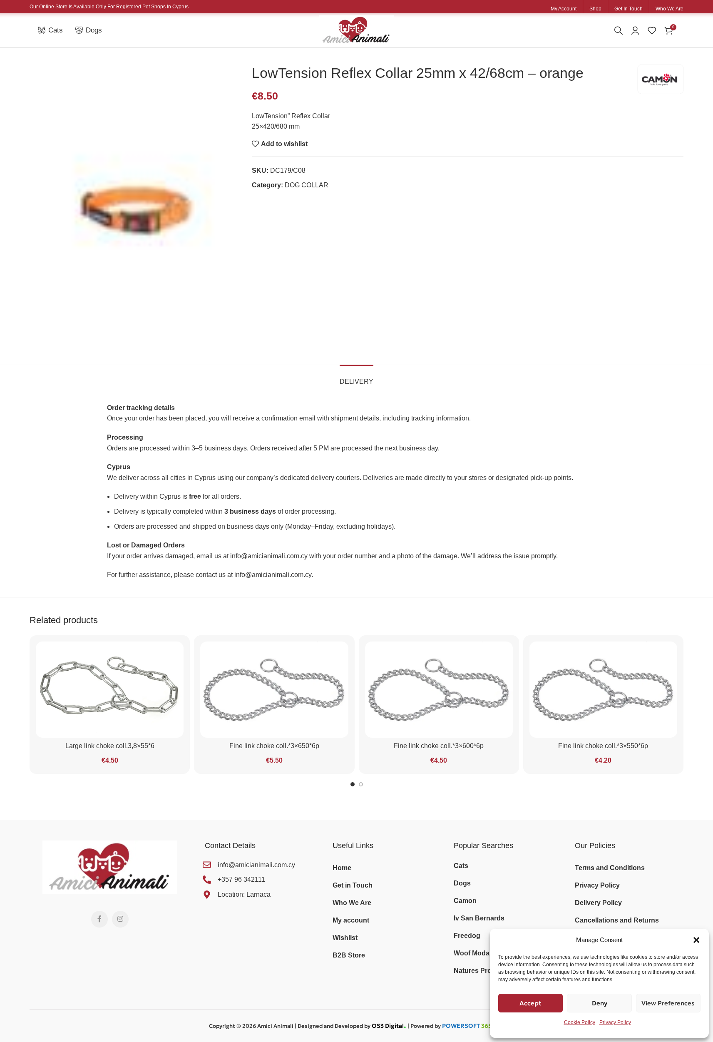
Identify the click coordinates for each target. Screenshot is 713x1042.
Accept (530, 1003)
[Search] (618, 30)
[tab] (356, 377)
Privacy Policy (615, 1022)
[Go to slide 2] (361, 784)
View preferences (668, 1003)
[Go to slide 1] (352, 784)
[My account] (635, 30)
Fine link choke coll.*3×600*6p (439, 745)
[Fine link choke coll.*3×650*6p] (274, 690)
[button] (696, 940)
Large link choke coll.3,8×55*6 (109, 745)
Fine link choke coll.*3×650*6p (274, 745)
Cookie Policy (579, 1022)
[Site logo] (356, 29)
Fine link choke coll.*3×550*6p (603, 745)
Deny (599, 1003)
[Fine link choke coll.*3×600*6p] (439, 690)
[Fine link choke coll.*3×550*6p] (603, 690)
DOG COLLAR (306, 185)
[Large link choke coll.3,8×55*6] (110, 690)
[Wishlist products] (651, 30)
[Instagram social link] (120, 919)
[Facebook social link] (99, 919)
